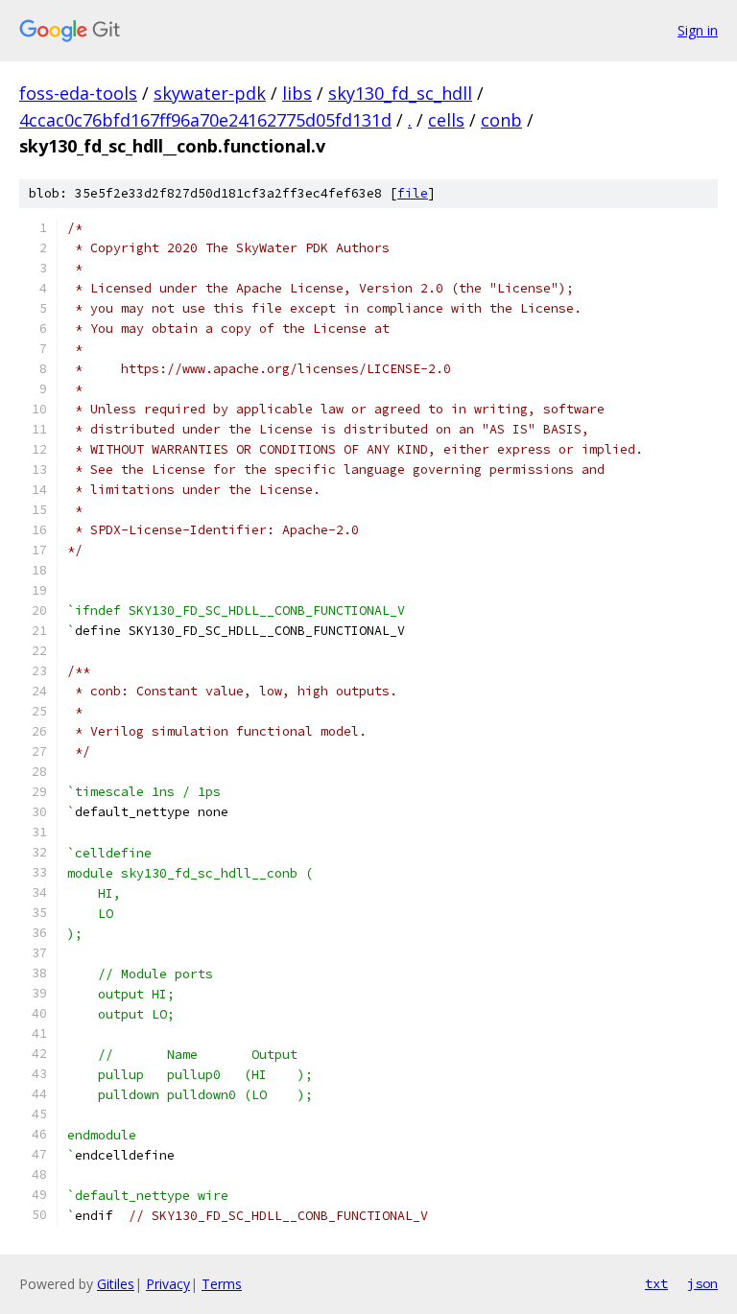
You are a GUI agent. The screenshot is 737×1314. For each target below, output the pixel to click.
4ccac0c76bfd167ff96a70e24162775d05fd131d (205, 119)
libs (297, 93)
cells (446, 119)
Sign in (698, 30)
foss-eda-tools (78, 93)
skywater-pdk (210, 93)
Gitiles (115, 1284)
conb (501, 119)
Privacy (168, 1284)
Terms (222, 1284)
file (412, 193)
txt (656, 1283)
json (702, 1283)
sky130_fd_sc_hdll (400, 93)
